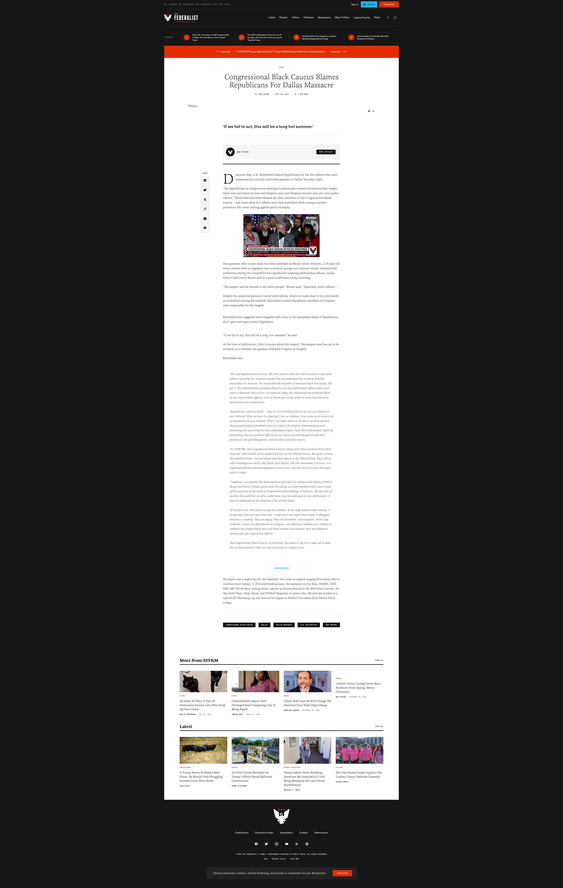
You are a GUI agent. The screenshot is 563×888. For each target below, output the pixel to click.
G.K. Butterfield (309, 625)
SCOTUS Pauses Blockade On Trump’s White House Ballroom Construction (252, 777)
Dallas (264, 625)
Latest (186, 726)
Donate (371, 4)
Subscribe (389, 4)
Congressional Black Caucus (239, 625)
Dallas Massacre (284, 625)
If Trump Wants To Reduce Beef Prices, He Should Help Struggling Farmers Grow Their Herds (201, 777)
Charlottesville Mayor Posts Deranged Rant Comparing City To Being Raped (254, 705)
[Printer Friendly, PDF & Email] (205, 228)
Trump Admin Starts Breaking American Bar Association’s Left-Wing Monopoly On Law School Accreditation (304, 779)
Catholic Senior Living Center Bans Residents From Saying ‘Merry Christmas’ (358, 688)
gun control (331, 625)
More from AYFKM (199, 660)
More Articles (326, 152)
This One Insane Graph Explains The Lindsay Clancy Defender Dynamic (359, 775)
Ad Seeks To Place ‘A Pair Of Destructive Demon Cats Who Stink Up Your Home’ (202, 705)
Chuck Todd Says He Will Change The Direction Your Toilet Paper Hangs (307, 703)
